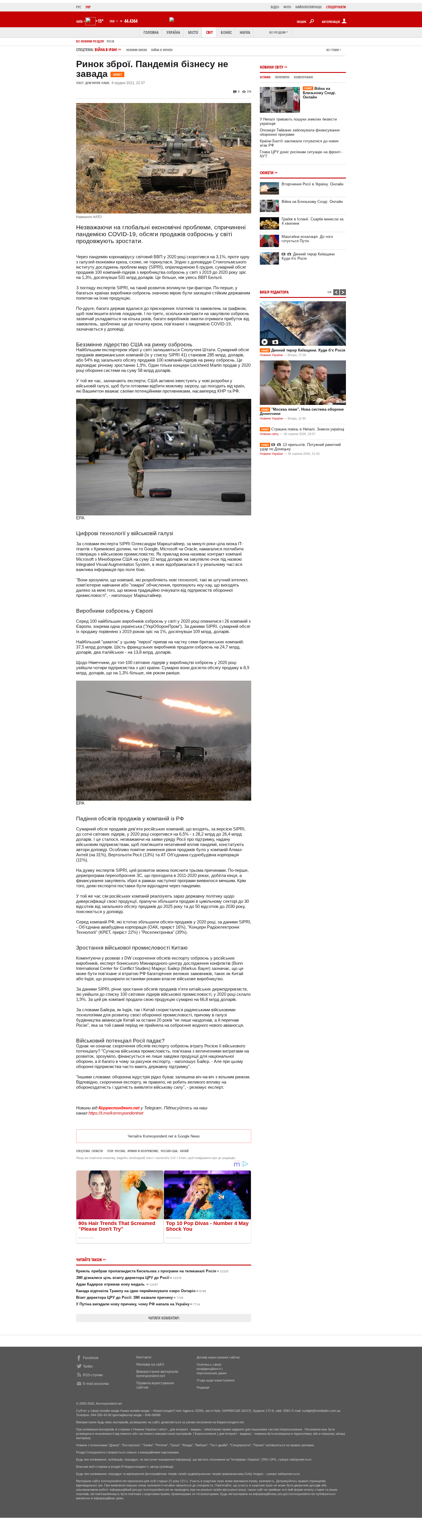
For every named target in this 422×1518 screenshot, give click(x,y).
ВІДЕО (275, 7)
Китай (184, 1151)
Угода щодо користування (216, 1380)
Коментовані (303, 77)
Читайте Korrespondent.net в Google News (164, 1136)
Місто (193, 32)
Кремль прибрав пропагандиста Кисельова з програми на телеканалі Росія (152, 1271)
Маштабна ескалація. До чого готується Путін (307, 238)
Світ (209, 32)
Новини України (271, 355)
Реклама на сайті (150, 1364)
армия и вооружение (142, 1151)
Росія (110, 41)
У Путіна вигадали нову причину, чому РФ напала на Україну (138, 1304)
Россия (120, 1151)
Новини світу (271, 67)
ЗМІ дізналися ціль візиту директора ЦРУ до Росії (128, 1278)
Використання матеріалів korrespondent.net (157, 1374)
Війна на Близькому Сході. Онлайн (319, 92)
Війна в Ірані (134, 49)
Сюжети (97, 1151)
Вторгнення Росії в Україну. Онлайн (312, 184)
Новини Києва (136, 50)
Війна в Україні (162, 50)
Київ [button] (79, 21)
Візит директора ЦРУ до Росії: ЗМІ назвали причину (129, 1297)
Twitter (88, 1366)
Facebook (90, 1358)
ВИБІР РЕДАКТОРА (274, 292)
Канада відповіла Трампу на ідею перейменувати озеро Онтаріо (141, 1291)
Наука (245, 32)
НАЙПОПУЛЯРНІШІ (308, 7)
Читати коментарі (163, 1318)
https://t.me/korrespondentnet (115, 1113)
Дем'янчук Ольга (97, 83)
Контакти (143, 1357)
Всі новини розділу (90, 41)
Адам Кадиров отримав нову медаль (117, 1284)
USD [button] (112, 21)
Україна (173, 32)
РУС (78, 7)
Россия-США (169, 1151)
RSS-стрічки (93, 1375)
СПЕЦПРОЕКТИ (336, 7)
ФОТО (287, 7)
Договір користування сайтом (218, 1357)
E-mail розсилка (96, 1384)
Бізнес (226, 32)
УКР (88, 7)
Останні (265, 77)
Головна (151, 32)
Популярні (282, 77)
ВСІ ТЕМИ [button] (332, 50)
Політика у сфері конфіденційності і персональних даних (212, 1369)
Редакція (203, 1387)
